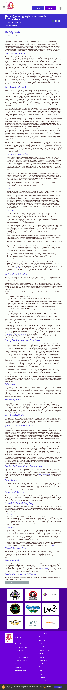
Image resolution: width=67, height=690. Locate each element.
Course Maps (19, 644)
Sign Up (37, 8)
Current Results (43, 660)
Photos (41, 653)
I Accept (58, 687)
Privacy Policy (44, 688)
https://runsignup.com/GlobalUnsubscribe (16, 334)
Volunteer (42, 640)
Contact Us (42, 680)
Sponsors (41, 637)
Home (17, 634)
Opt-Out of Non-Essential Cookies (17, 583)
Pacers (17, 664)
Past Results (42, 663)
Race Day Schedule (20, 670)
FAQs (40, 674)
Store (40, 667)
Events (17, 640)
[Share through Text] (59, 21)
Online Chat (42, 677)
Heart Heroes (43, 647)
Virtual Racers (19, 654)
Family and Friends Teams (22, 657)
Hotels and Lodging (21, 660)
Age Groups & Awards (21, 647)
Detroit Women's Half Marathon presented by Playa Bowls (26, 18)
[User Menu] (60, 8)
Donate (50, 8)
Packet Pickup (19, 650)
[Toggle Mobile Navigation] (4, 6)
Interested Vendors (44, 650)
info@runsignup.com (19, 268)
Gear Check (18, 667)
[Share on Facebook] (53, 21)
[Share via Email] (56, 21)
